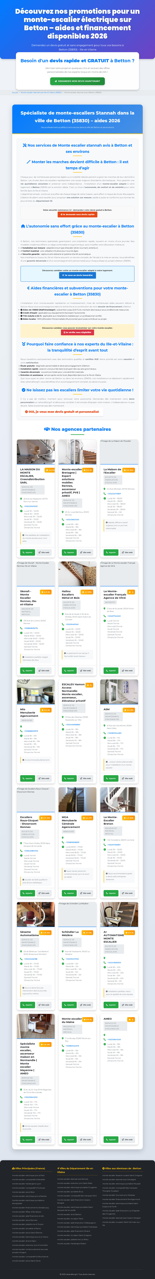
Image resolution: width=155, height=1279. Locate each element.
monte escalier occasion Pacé (70, 1219)
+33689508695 (72, 842)
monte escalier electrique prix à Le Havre (30, 1237)
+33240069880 (73, 725)
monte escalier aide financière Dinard (73, 1231)
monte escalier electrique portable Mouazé (121, 1184)
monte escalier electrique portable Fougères (77, 1187)
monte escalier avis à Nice (23, 1192)
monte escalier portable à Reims (26, 1228)
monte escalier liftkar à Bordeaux (26, 1212)
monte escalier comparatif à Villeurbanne (30, 1257)
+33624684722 (31, 851)
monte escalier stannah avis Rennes (72, 1179)
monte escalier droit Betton (69, 1214)
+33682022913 (72, 1046)
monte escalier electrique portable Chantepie (77, 1227)
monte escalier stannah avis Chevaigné (119, 1179)
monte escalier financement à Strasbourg (30, 1208)
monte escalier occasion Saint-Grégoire (74, 1235)
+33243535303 (114, 962)
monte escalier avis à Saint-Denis (26, 1261)
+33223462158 (30, 959)
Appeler (29, 552)
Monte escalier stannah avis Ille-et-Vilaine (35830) (41, 93)
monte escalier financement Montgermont (121, 1199)
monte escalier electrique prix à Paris (28, 1175)
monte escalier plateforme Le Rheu (72, 1239)
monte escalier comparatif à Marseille (28, 1179)
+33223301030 (31, 506)
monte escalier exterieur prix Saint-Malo (74, 1183)
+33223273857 (114, 494)
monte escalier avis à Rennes (24, 1220)
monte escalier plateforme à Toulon (27, 1224)
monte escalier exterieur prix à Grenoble (30, 1245)
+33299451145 (72, 624)
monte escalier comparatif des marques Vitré (77, 1196)
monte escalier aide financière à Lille (28, 1216)
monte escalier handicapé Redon (71, 1243)
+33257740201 (114, 616)
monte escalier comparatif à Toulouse (28, 1188)
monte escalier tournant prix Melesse (118, 1195)
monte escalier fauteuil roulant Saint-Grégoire (122, 1175)
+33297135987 (114, 845)
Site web (45, 552)
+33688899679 (31, 731)
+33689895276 (31, 628)
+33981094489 (114, 733)
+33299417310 (72, 959)
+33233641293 (72, 519)
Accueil (15, 93)
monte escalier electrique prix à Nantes (29, 1196)
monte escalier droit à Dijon (24, 1241)
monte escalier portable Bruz (70, 1192)
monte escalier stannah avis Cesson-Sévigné (121, 1218)
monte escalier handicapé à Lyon (26, 1184)
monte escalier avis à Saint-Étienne (27, 1233)
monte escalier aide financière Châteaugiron (76, 1223)
